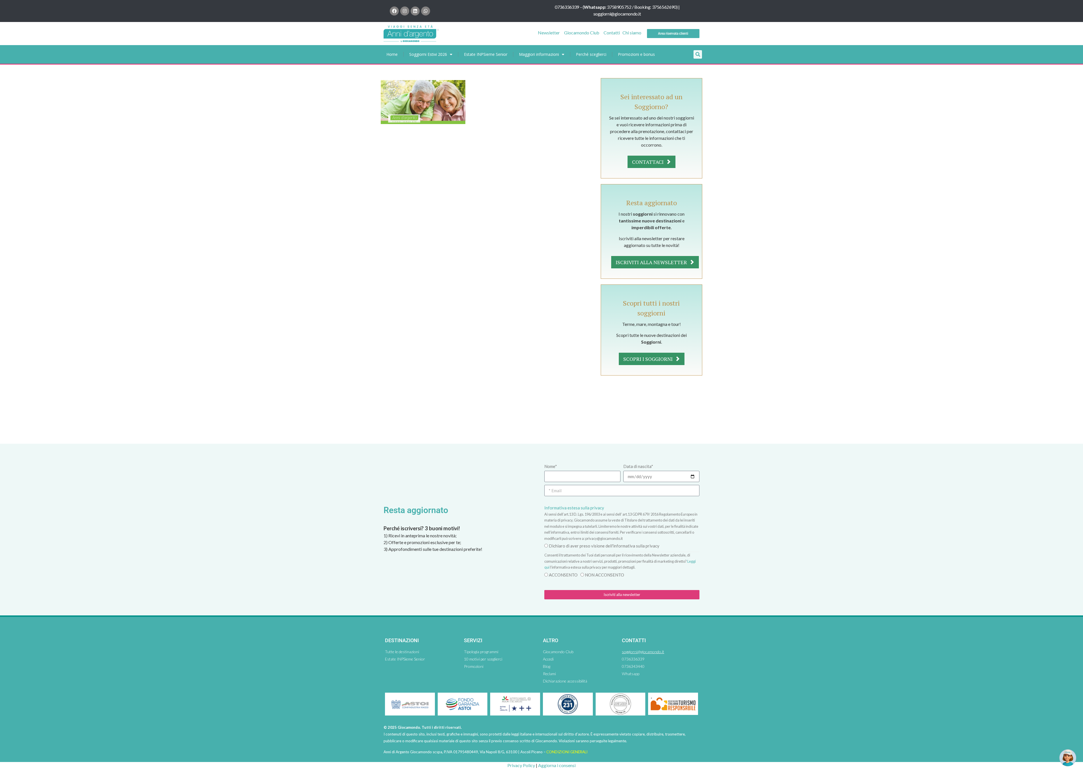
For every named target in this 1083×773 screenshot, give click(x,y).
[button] (698, 54)
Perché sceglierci (591, 54)
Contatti (612, 32)
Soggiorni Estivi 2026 (428, 54)
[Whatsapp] (425, 11)
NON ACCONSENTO (604, 574)
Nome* (550, 466)
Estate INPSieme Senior (485, 54)
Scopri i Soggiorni (648, 358)
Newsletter (549, 32)
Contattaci (648, 161)
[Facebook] (394, 11)
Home (392, 54)
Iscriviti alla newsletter (652, 262)
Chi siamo (631, 32)
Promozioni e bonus (636, 54)
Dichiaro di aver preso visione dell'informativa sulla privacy (604, 545)
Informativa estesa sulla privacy (574, 507)
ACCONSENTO (563, 574)
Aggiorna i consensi (557, 765)
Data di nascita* (638, 466)
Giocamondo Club (581, 32)
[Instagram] (404, 11)
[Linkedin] (415, 11)
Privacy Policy (521, 765)
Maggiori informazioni (539, 54)
